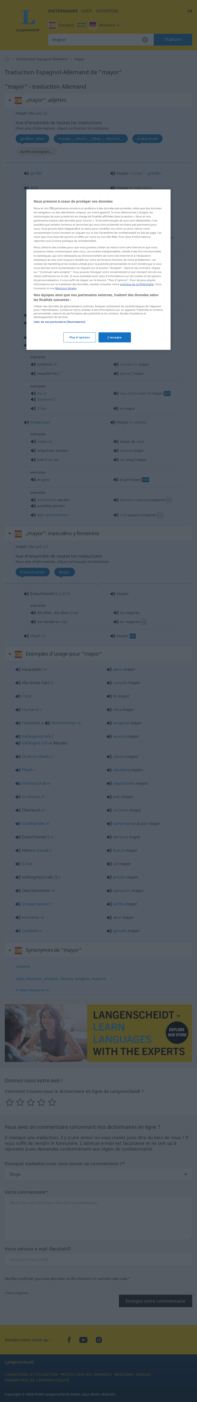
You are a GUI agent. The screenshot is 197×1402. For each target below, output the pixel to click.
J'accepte (115, 337)
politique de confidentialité (137, 284)
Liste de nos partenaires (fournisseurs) (59, 322)
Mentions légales (65, 288)
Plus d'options (79, 337)
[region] (98, 269)
